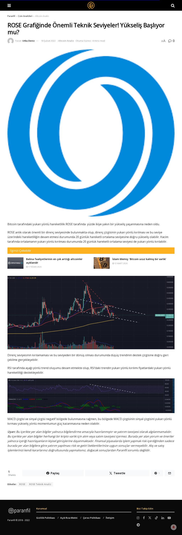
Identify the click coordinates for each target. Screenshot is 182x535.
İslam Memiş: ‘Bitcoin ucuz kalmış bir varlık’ (139, 259)
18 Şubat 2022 (48, 40)
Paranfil (11, 16)
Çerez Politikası (91, 517)
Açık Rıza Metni (68, 517)
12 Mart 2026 (120, 263)
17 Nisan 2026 (34, 266)
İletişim (110, 517)
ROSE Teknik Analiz (40, 484)
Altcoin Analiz (42, 16)
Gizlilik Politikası (45, 517)
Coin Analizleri (25, 16)
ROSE (22, 484)
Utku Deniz (28, 40)
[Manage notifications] (173, 527)
